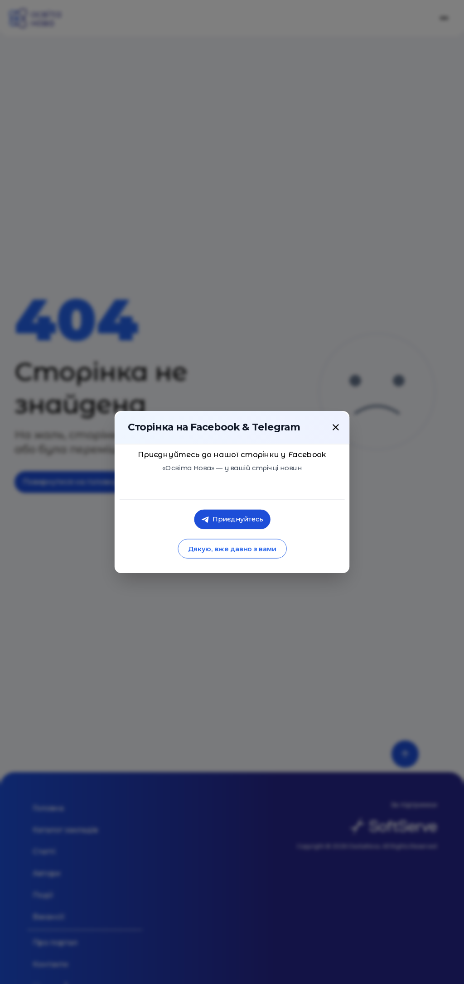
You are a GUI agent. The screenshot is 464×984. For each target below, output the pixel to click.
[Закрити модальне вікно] (336, 427)
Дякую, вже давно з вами (232, 549)
